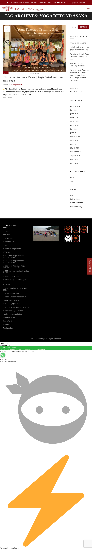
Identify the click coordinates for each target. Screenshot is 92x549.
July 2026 (74, 110)
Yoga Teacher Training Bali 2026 (15, 289)
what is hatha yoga (78, 43)
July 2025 (74, 129)
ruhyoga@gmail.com (77, 2)
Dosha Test (7, 321)
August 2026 (75, 106)
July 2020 (74, 159)
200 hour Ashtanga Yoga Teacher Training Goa (14, 267)
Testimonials (8, 328)
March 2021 (75, 148)
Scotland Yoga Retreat (14, 311)
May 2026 (74, 117)
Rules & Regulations (13, 248)
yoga (5, 73)
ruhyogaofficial (16, 85)
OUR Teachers (11, 238)
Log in (72, 195)
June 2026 (74, 114)
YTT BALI (6, 285)
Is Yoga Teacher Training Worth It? (77, 64)
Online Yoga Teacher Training (17, 307)
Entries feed (75, 199)
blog (72, 177)
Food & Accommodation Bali (16, 297)
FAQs (7, 245)
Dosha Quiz (9, 324)
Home (5, 231)
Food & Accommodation (12, 314)
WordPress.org (76, 206)
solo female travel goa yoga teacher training (79, 48)
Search (83, 27)
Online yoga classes (11, 300)
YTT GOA (6, 252)
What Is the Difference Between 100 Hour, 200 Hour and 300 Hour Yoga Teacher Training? (79, 75)
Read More (34, 73)
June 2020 (74, 163)
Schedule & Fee (9, 317)
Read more (7, 97)
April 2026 (74, 121)
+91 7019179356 (37, 2)
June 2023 (74, 133)
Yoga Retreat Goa (12, 276)
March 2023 (75, 136)
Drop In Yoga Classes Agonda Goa (16, 280)
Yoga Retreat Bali (12, 293)
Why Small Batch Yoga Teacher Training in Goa (79, 56)
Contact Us (9, 242)
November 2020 (76, 152)
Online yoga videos (12, 304)
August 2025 (75, 125)
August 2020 (75, 155)
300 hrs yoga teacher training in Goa (16, 272)
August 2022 (75, 140)
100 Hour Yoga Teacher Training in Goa (13, 256)
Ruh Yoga (41, 338)
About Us (6, 235)
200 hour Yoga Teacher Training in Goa (13, 262)
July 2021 (74, 144)
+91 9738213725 (50, 2)
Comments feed (76, 203)
